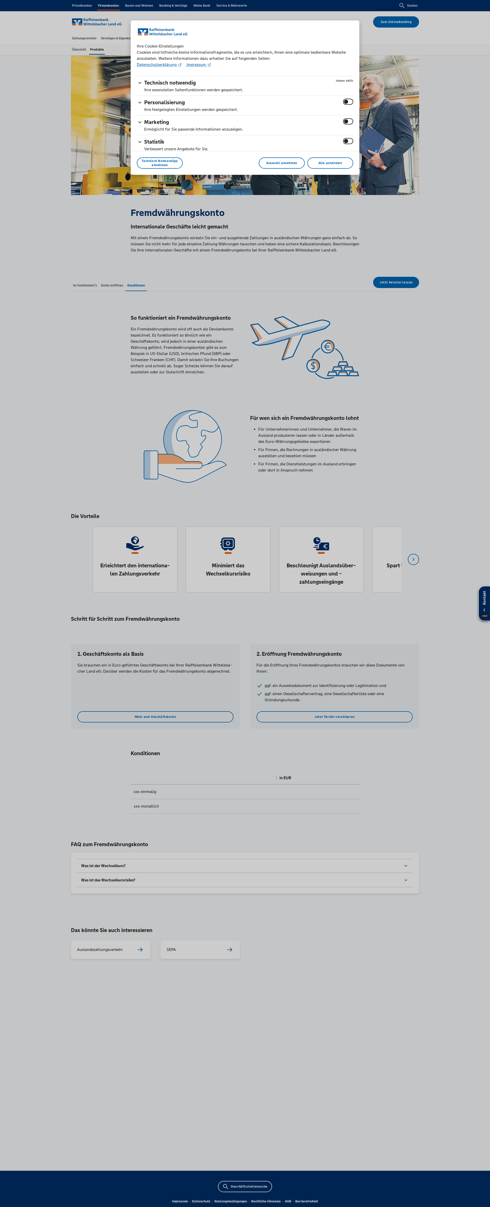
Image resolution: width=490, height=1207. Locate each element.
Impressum (196, 64)
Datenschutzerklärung (157, 64)
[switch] (348, 102)
